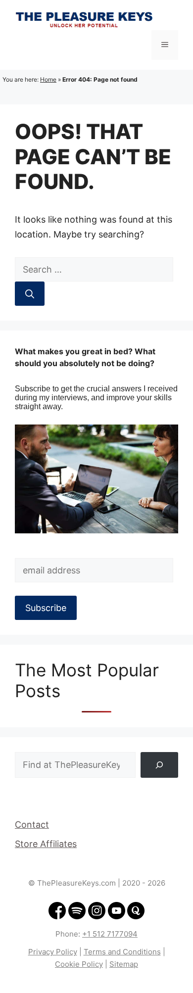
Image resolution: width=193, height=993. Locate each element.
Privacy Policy (52, 951)
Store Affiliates (46, 844)
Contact (32, 824)
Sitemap (123, 964)
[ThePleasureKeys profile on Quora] (136, 916)
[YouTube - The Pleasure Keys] (116, 916)
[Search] (30, 294)
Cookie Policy (79, 964)
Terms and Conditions (122, 951)
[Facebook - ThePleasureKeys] (57, 916)
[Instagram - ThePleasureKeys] (97, 916)
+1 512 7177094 (110, 934)
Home (48, 79)
